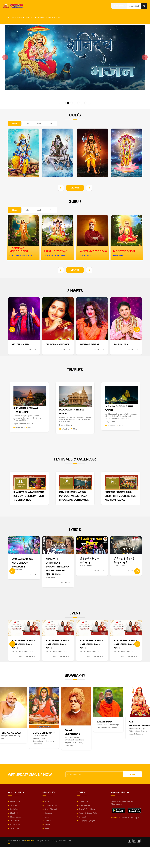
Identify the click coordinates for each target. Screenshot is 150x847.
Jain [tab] (27, 123)
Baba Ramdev (26, 721)
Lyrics (42, 18)
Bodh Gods (14, 809)
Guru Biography (51, 805)
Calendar (48, 813)
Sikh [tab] (51, 123)
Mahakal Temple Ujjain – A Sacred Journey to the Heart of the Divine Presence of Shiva (27, 418)
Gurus (19, 18)
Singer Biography (51, 809)
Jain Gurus (14, 820)
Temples (48, 820)
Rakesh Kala (66, 344)
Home (8, 18)
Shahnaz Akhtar (35, 344)
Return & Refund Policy (88, 813)
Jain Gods (14, 805)
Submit (132, 774)
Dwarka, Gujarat (65, 425)
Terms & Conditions (87, 809)
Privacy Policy (84, 805)
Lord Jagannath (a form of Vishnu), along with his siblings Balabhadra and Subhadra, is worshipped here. (121, 416)
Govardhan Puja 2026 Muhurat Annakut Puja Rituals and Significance (74, 495)
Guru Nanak (90, 736)
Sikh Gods (14, 813)
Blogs (47, 828)
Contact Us (83, 801)
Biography (34, 18)
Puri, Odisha (110, 422)
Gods (14, 18)
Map (29, 427)
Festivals (49, 18)
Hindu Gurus (15, 817)
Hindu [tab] (14, 123)
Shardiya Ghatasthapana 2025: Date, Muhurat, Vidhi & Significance (28, 495)
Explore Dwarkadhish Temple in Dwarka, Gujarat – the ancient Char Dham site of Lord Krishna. (75, 419)
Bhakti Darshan (29, 840)
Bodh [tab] (39, 123)
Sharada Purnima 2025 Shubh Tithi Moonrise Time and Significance (120, 495)
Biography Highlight (87, 820)
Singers (26, 18)
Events (57, 18)
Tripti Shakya (135, 344)
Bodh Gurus (15, 824)
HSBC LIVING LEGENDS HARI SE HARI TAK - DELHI (23, 644)
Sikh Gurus (14, 828)
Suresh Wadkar (102, 344)
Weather (19, 427)
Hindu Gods (15, 801)
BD (9, 843)
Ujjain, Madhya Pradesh (23, 423)
